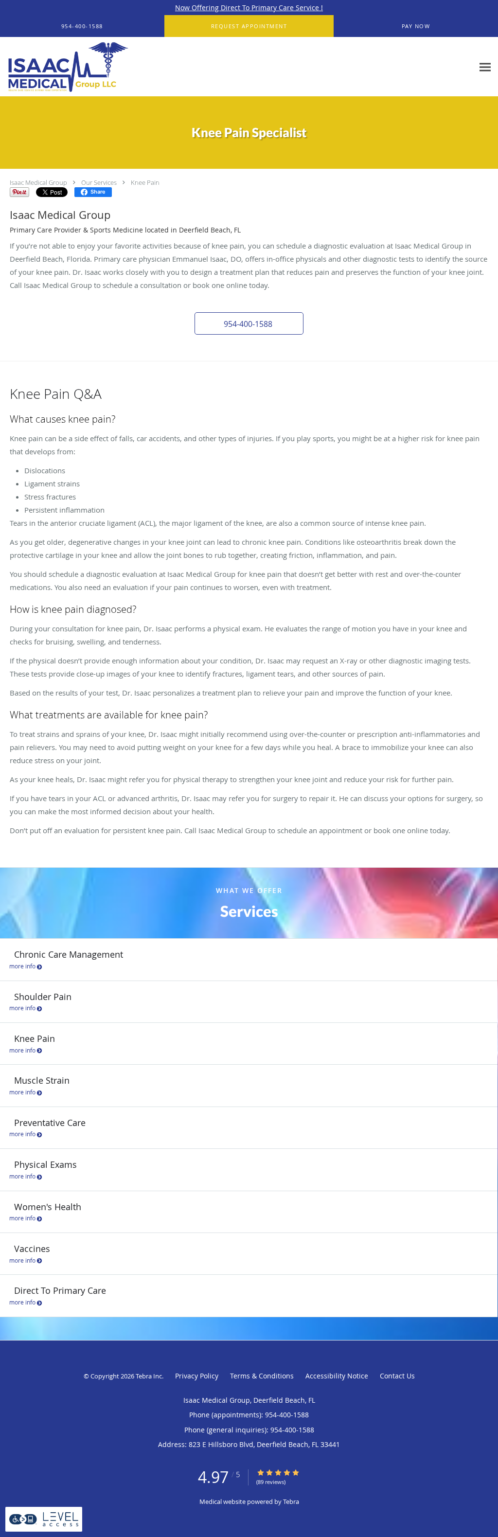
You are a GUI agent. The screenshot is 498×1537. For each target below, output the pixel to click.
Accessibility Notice (336, 1375)
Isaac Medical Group (38, 182)
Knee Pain (145, 182)
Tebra (291, 1501)
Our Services (99, 182)
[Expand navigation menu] (485, 67)
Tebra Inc (149, 1376)
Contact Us (397, 1375)
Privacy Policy (196, 1375)
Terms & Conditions (262, 1375)
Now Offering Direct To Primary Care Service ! (249, 7)
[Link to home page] (65, 66)
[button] (249, 26)
